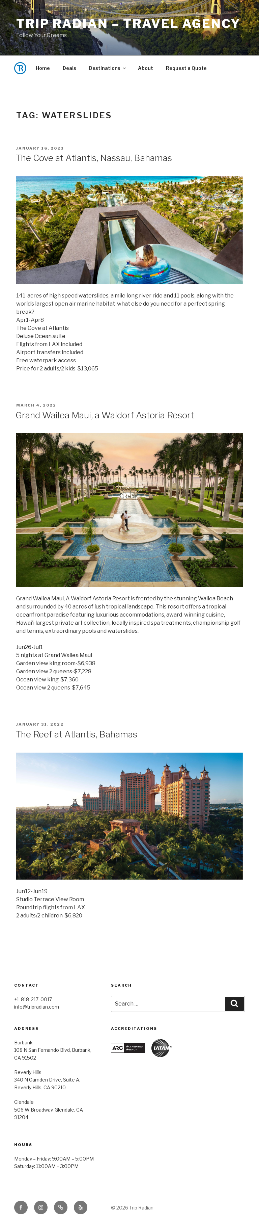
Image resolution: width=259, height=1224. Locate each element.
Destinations (104, 68)
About (145, 68)
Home (43, 68)
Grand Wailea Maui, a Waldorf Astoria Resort (105, 415)
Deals (69, 68)
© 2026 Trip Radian (132, 1207)
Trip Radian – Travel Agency (128, 23)
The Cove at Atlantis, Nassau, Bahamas (94, 158)
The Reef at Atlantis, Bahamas (76, 734)
